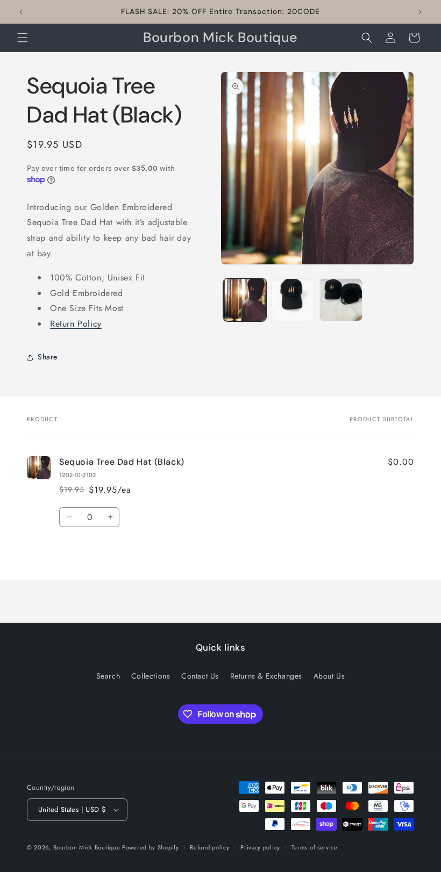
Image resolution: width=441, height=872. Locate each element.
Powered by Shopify (150, 847)
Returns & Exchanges (266, 676)
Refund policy (209, 847)
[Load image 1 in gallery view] (244, 299)
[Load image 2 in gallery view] (293, 299)
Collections (150, 676)
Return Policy (76, 324)
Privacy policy (260, 847)
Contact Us (200, 676)
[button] (22, 37)
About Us (329, 676)
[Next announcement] (420, 12)
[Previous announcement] (21, 12)
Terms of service (314, 847)
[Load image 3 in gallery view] (340, 299)
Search (108, 676)
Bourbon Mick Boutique (87, 847)
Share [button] (48, 356)
